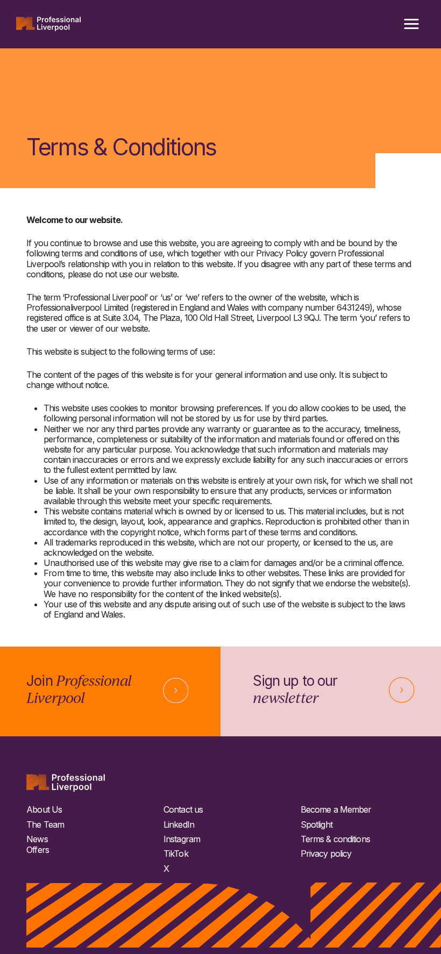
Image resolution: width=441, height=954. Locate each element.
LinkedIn (178, 825)
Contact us (183, 810)
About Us (44, 810)
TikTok (175, 854)
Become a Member (336, 810)
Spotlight (316, 825)
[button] (411, 24)
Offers (37, 850)
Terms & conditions (335, 839)
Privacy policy (326, 854)
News (36, 839)
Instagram (181, 839)
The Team (45, 825)
